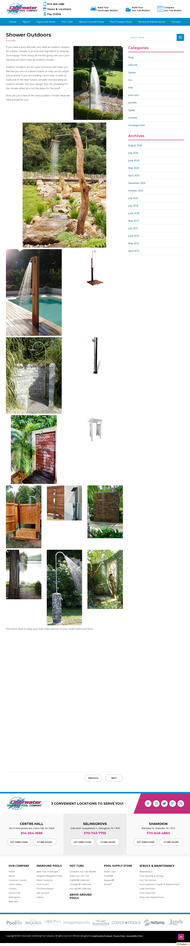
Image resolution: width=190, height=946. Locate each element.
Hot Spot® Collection (80, 888)
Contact (12, 888)
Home (12, 871)
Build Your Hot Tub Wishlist (141, 9)
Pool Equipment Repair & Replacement (159, 884)
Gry (130, 80)
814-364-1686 (55, 4)
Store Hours (44, 842)
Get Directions (19, 842)
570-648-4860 (158, 833)
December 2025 (137, 183)
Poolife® (108, 875)
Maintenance (146, 871)
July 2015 (133, 228)
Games (132, 72)
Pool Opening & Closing (151, 875)
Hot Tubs (77, 865)
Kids (130, 87)
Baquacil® (109, 880)
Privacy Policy (119, 935)
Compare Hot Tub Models (173, 9)
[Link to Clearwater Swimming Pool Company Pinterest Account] (172, 803)
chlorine (132, 65)
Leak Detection (147, 888)
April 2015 (133, 251)
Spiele (131, 110)
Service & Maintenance (157, 865)
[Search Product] (180, 37)
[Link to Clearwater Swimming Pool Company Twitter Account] (164, 803)
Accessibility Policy (134, 935)
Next (114, 778)
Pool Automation (45, 888)
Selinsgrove (14, 897)
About (12, 875)
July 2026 (133, 153)
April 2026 (133, 175)
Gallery (40, 897)
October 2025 (135, 190)
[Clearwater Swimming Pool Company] (22, 9)
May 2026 (133, 168)
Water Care (110, 871)
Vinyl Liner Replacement (152, 897)
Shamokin (13, 901)
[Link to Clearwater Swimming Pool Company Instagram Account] (156, 803)
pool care (133, 95)
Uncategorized (136, 125)
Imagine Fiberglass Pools (49, 875)
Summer (133, 117)
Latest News (15, 884)
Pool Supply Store (118, 865)
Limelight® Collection (80, 884)
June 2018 (133, 213)
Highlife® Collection (80, 880)
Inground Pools (49, 865)
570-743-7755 (95, 833)
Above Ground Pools (81, 896)
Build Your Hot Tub (79, 875)
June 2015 (133, 235)
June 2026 (133, 160)
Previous (93, 778)
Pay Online (54, 14)
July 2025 (133, 198)
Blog (130, 57)
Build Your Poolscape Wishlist (108, 9)
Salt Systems (43, 892)
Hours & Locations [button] (59, 9)
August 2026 (135, 145)
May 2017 (133, 220)
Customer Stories (18, 880)
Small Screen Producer (102, 935)
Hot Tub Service (148, 880)
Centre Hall (14, 892)
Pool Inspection (147, 892)
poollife (132, 102)
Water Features (45, 880)
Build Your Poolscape (47, 871)
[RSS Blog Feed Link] (180, 803)
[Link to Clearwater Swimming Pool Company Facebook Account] (148, 803)
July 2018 (133, 205)
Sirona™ (108, 884)
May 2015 (133, 243)
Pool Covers (43, 884)
